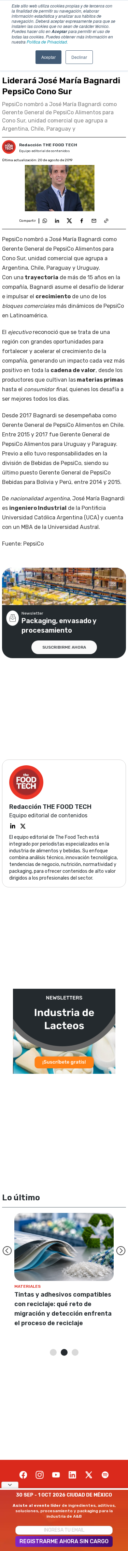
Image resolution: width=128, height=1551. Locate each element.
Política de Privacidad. (47, 42)
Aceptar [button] (48, 57)
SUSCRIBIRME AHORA (64, 647)
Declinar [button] (79, 57)
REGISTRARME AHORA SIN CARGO (64, 1541)
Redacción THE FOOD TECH (48, 145)
